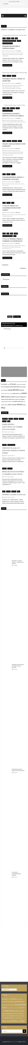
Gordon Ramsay (7, 150)
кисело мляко (7, 393)
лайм (20, 393)
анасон (5, 53)
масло (17, 85)
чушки (24, 404)
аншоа (5, 120)
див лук (9, 152)
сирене (15, 401)
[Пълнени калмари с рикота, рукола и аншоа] (6, 770)
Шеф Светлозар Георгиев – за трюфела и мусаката (13, 472)
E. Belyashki (12, 148)
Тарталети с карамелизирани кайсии (16, 874)
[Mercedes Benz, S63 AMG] (14, 313)
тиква (8, 216)
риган (18, 120)
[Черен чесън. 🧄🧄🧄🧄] (14, 300)
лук (16, 214)
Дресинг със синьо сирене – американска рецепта (18, 562)
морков (6, 86)
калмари (15, 120)
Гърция (8, 384)
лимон (24, 393)
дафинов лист (5, 152)
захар (18, 53)
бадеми (24, 384)
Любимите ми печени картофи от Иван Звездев (18, 666)
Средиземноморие (13, 121)
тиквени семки (5, 248)
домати (6, 390)
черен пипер (18, 88)
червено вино (5, 55)
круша (7, 54)
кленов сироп (5, 247)
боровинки (9, 85)
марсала (10, 54)
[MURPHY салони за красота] (14, 488)
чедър (21, 153)
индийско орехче (15, 152)
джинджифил (6, 245)
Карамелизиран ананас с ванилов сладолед (13, 178)
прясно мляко (5, 88)
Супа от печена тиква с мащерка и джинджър (12, 240)
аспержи (5, 85)
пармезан (12, 153)
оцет (13, 399)
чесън (24, 121)
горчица (15, 150)
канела (21, 53)
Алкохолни (5, 418)
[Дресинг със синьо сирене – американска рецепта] (6, 563)
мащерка (21, 85)
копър (11, 393)
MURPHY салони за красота (14, 494)
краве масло (16, 393)
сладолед (21, 54)
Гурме (4, 38)
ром (3, 185)
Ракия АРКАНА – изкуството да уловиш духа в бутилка (12, 426)
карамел (12, 183)
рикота (21, 120)
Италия (11, 120)
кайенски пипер (18, 245)
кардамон (17, 183)
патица (14, 86)
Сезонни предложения (7, 43)
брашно (7, 387)
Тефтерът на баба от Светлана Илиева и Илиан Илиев (13, 450)
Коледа (3, 54)
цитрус (14, 88)
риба (15, 153)
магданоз (21, 152)
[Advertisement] (14, 372)
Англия (11, 150)
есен (7, 214)
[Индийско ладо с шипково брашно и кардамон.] (14, 303)
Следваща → (23, 268)
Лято (8, 108)
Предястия (14, 141)
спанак (7, 121)
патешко (10, 86)
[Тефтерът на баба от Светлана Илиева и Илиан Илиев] (14, 442)
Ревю (9, 421)
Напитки (4, 421)
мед (13, 54)
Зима (16, 38)
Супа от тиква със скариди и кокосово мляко (11, 207)
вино (12, 53)
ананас (5, 183)
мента (24, 397)
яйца (12, 155)
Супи (13, 202)
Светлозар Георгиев (21, 214)
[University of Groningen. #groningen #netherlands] (14, 310)
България (4, 384)
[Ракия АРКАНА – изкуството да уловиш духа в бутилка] (14, 416)
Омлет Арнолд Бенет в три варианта (13, 145)
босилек (3, 386)
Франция (10, 88)
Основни (9, 75)
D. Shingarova (12, 51)
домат (10, 245)
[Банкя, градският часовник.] (14, 298)
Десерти (8, 38)
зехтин (8, 120)
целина (10, 216)
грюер (18, 150)
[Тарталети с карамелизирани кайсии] (6, 874)
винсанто (15, 53)
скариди (4, 216)
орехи (10, 399)
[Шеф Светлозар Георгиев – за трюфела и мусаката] (14, 466)
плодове (22, 399)
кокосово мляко (12, 214)
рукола (3, 121)
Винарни (10, 418)
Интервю (16, 418)
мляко (3, 86)
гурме (5, 214)
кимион (23, 245)
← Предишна (4, 265)
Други (4, 491)
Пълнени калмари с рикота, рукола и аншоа (13, 114)
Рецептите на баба (11, 444)
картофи (14, 85)
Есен (13, 38)
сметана (18, 153)
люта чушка (21, 183)
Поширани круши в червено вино (11, 47)
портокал (16, 54)
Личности (21, 418)
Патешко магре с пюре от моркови (13, 79)
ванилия (8, 53)
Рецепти (18, 40)
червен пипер (4, 404)
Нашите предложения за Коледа (9, 40)
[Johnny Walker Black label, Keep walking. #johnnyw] (14, 306)
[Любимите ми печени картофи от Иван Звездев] (6, 667)
